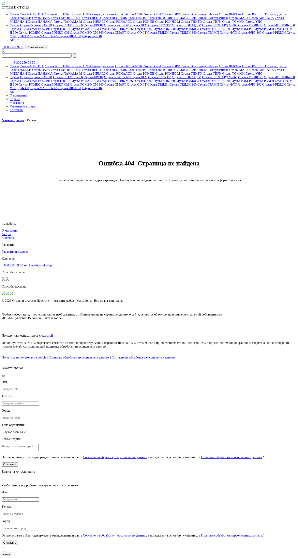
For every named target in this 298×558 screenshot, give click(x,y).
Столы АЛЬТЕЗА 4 (58, 14)
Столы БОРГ (171, 14)
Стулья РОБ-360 (163, 29)
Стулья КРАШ (93, 25)
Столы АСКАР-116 (128, 14)
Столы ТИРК (212, 21)
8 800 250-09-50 (12, 47)
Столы (14, 14)
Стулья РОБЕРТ (241, 29)
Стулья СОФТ (137, 32)
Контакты (16, 110)
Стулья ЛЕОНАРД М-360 (219, 25)
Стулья (14, 25)
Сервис (15, 99)
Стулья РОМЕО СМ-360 (87, 32)
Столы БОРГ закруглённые (199, 14)
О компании (18, 95)
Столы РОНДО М (167, 21)
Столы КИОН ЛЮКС (66, 18)
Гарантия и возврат (23, 106)
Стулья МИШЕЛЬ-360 (279, 25)
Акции (14, 40)
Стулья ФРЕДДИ (274, 32)
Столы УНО (254, 21)
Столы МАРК (239, 18)
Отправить (9, 464)
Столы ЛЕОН (91, 18)
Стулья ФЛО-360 (249, 32)
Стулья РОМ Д (264, 29)
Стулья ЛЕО (138, 25)
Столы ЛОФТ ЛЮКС (163, 18)
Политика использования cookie (24, 357)
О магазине (9, 230)
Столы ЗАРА (41, 18)
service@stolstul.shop (38, 265)
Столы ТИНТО (191, 21)
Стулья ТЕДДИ (158, 32)
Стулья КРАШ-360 (117, 25)
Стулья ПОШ (60, 29)
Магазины (17, 102)
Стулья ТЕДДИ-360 (183, 32)
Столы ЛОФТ (137, 18)
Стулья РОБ (143, 29)
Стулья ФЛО (228, 32)
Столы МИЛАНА (261, 18)
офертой (47, 335)
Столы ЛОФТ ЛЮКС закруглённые (203, 18)
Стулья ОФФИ (40, 29)
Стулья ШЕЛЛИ (69, 36)
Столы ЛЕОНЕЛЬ (114, 18)
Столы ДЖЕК (277, 14)
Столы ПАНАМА (40, 21)
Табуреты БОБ (92, 36)
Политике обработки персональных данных (231, 457)
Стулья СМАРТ (115, 32)
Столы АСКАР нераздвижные (93, 14)
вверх (6, 554)
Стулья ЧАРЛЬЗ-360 (44, 36)
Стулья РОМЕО (30, 32)
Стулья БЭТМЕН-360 (68, 25)
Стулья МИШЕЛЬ (250, 25)
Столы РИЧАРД (94, 21)
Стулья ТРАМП (208, 32)
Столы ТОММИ (233, 21)
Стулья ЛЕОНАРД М (186, 25)
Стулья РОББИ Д (187, 29)
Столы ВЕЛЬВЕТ (254, 14)
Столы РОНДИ (143, 21)
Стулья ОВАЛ (19, 29)
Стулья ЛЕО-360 (159, 25)
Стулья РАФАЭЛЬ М (85, 29)
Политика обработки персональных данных (78, 357)
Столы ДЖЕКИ (20, 18)
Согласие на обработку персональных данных (144, 357)
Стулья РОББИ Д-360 (215, 29)
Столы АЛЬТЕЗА (32, 14)
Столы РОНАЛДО (119, 21)
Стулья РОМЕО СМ (55, 32)
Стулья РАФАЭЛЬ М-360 (117, 29)
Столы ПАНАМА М (68, 21)
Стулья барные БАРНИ (36, 25)
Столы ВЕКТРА (230, 14)
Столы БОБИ (152, 14)
